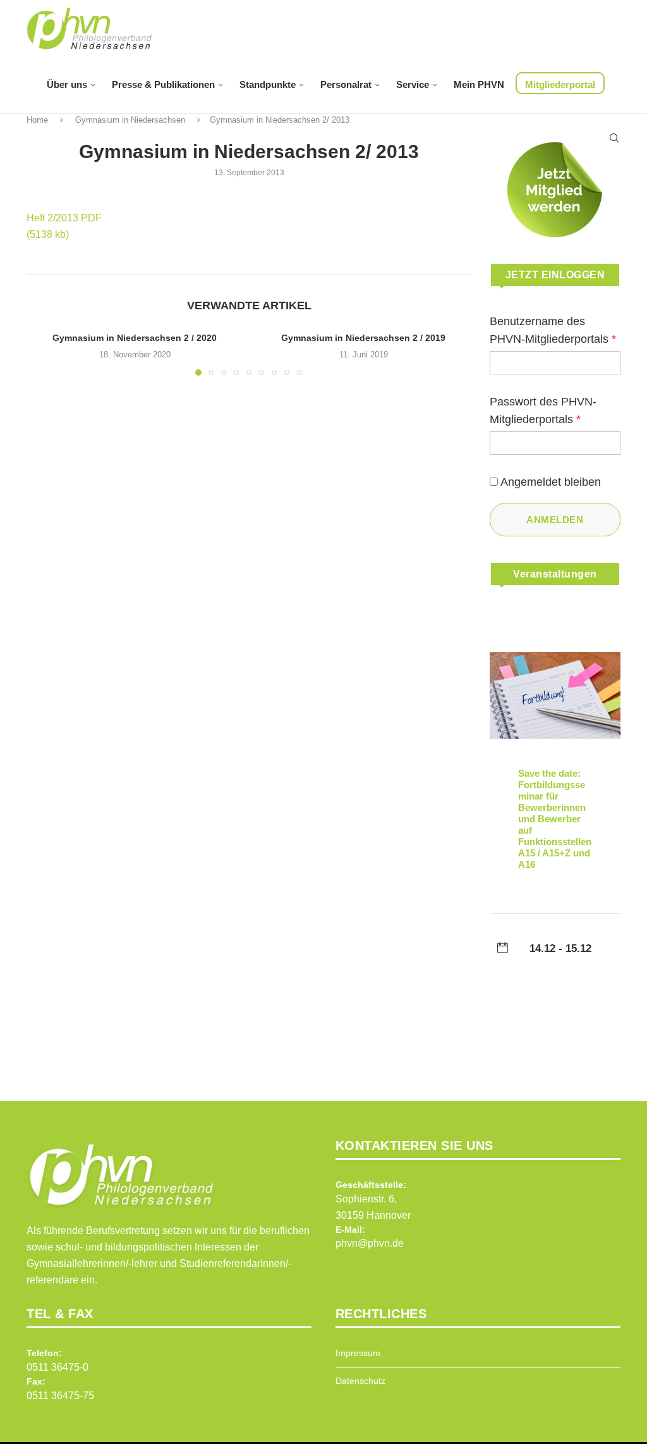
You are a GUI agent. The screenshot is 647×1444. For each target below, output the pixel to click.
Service (412, 84)
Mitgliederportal (560, 84)
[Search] (614, 138)
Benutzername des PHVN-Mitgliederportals (553, 330)
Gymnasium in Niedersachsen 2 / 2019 (363, 338)
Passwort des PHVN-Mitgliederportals (543, 410)
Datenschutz (360, 1381)
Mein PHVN (479, 84)
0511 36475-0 (57, 1367)
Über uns (67, 84)
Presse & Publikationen (163, 84)
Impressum (358, 1353)
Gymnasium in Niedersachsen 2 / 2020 (134, 338)
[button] (43, 353)
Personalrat (346, 84)
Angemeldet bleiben (550, 482)
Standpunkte (267, 84)
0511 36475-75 (60, 1395)
